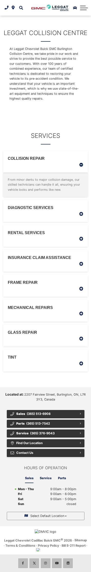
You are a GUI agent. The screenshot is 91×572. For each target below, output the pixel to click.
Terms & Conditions (20, 545)
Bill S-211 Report (74, 545)
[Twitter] (34, 563)
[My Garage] (75, 8)
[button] (21, 7)
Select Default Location (47, 516)
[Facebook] (23, 563)
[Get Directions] (13, 7)
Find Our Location (29, 443)
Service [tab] (46, 478)
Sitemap (80, 540)
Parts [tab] (62, 478)
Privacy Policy (48, 545)
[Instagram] (45, 563)
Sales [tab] (29, 478)
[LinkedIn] (68, 563)
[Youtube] (57, 563)
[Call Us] (6, 7)
